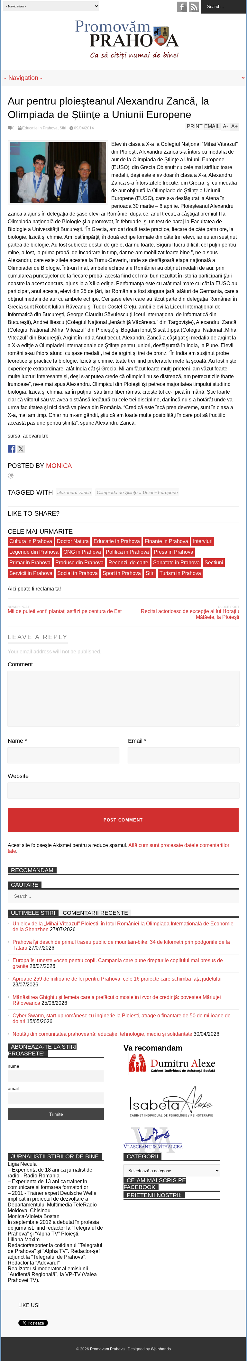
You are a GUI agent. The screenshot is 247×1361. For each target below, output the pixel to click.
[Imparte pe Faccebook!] (11, 449)
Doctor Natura (73, 541)
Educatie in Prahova (40, 128)
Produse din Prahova (79, 562)
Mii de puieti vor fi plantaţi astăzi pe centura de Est (65, 611)
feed (194, 7)
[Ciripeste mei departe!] (21, 449)
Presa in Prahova (173, 552)
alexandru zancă (74, 492)
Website (18, 776)
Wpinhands (161, 1349)
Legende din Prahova (34, 552)
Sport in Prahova (122, 573)
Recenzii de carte (128, 562)
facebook (182, 7)
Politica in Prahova (127, 552)
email (13, 1088)
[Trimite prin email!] (39, 449)
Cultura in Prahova (30, 541)
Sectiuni (214, 562)
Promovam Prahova (108, 1349)
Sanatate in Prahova (176, 562)
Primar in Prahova (29, 562)
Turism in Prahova (180, 573)
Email (137, 741)
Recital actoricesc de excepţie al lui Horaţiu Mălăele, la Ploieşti (190, 614)
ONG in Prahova (82, 552)
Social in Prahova (77, 573)
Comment (20, 664)
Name (17, 741)
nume (13, 1066)
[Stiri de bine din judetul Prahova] (126, 57)
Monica (59, 465)
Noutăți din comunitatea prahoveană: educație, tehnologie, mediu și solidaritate (102, 1034)
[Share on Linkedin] (30, 449)
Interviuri (203, 541)
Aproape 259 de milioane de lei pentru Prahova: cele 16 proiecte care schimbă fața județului (117, 979)
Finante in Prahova (166, 541)
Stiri (62, 128)
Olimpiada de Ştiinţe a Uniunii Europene (137, 492)
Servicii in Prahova (30, 573)
